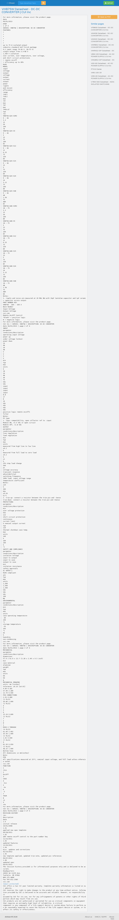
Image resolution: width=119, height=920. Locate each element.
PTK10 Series (96, 69)
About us (88, 917)
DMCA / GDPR (100, 917)
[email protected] (11, 884)
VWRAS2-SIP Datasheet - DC (102, 51)
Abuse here (111, 918)
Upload (109, 3)
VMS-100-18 (96, 73)
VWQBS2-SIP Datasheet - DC (102, 60)
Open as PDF (105, 17)
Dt (11, 3)
